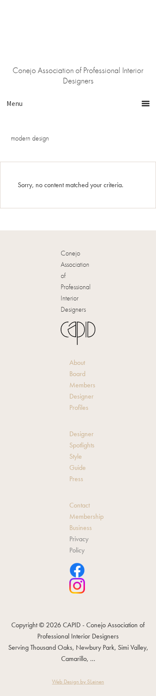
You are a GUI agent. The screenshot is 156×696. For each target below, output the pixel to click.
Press (76, 478)
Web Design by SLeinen (78, 681)
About (77, 362)
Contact (79, 505)
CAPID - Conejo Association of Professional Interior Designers (78, 39)
